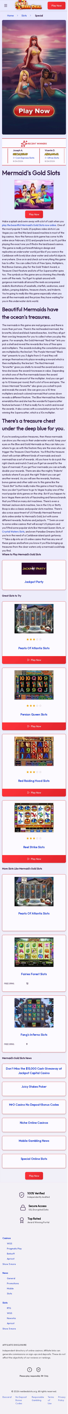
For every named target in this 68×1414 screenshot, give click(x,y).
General (11, 1278)
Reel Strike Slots (34, 847)
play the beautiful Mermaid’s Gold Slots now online (29, 225)
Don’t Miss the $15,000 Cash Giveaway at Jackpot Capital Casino (34, 1071)
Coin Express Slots (17, 157)
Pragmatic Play (14, 1248)
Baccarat (7, 1397)
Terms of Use (51, 1400)
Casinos (7, 1238)
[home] (28, 8)
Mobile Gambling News (34, 1141)
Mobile (10, 1288)
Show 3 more (9, 1264)
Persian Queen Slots (34, 714)
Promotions (13, 1283)
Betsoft (11, 1253)
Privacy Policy (61, 1399)
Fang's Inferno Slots (34, 1034)
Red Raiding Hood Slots (34, 781)
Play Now (56, 5)
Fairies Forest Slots (34, 974)
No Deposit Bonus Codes (21, 1400)
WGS (9, 1243)
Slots (24, 15)
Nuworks (11, 1318)
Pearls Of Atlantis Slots (34, 648)
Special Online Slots (34, 1159)
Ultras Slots (46, 157)
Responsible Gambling (38, 1399)
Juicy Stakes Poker (34, 1086)
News (5, 1273)
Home (10, 15)
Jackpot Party (34, 582)
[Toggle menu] (6, 5)
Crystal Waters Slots (13, 531)
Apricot (10, 1258)
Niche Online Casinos (34, 1122)
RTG (9, 1308)
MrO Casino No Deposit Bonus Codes (34, 1104)
